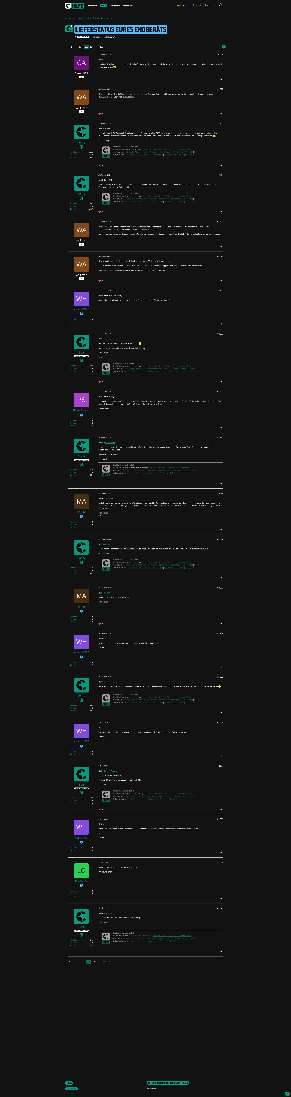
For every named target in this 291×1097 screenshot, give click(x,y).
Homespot (168, 369)
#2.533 (220, 588)
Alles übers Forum (132, 369)
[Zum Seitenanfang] (287, 1094)
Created (146, 154)
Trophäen (73, 155)
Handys (197, 152)
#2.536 (220, 723)
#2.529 (220, 392)
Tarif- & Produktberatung (153, 152)
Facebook (157, 154)
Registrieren (210, 5)
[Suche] (221, 5)
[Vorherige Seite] (67, 47)
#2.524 (220, 175)
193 (101, 47)
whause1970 (110, 338)
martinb (107, 544)
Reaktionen (74, 152)
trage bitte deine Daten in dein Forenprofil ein (172, 149)
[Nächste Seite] (106, 47)
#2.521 (220, 54)
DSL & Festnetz (186, 152)
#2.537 (220, 766)
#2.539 (220, 862)
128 (92, 47)
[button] (183, 5)
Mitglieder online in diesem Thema (168, 1083)
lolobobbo (109, 913)
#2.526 (220, 256)
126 (81, 47)
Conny (107, 593)
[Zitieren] (221, 79)
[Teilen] (224, 46)
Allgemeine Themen (133, 152)
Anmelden (197, 5)
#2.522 (220, 89)
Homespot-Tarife (172, 152)
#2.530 (220, 437)
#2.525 (220, 222)
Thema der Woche (134, 154)
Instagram (177, 154)
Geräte (193, 369)
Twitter (167, 154)
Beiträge (73, 157)
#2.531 (220, 493)
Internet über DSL (181, 369)
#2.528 (220, 334)
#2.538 (220, 819)
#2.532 (220, 539)
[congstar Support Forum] (74, 5)
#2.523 (220, 123)
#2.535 (220, 677)
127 (86, 47)
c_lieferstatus (71, 1089)
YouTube (188, 154)
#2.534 (220, 633)
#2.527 (220, 290)
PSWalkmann (110, 442)
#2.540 (220, 908)
